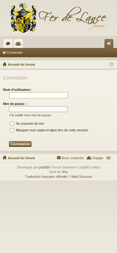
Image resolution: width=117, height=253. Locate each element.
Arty (65, 172)
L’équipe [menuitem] (97, 158)
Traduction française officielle (46, 176)
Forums (9, 44)
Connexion (14, 52)
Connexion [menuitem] (110, 44)
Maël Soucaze (81, 176)
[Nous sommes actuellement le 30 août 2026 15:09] (111, 64)
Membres (19, 44)
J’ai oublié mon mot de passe (30, 115)
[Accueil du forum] (58, 18)
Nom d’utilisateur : (17, 89)
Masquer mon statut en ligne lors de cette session (51, 130)
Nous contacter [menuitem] (73, 158)
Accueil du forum (21, 158)
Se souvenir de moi (29, 123)
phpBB (44, 167)
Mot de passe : (14, 104)
